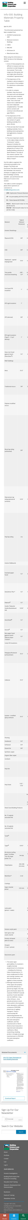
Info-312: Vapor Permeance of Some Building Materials (12, 1058)
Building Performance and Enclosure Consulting (11, 1177)
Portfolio (6, 1155)
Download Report (10, 1098)
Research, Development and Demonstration (12, 1186)
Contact (6, 1158)
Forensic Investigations (10, 1173)
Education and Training (11, 1182)
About (5, 1152)
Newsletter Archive (9, 1198)
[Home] (9, 4)
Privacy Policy (9, 1208)
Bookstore (7, 1192)
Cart (5, 1162)
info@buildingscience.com (11, 190)
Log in (6, 1165)
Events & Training (9, 1195)
